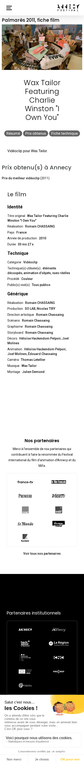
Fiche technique (64, 133)
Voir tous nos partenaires (42, 553)
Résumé (13, 133)
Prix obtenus (35, 133)
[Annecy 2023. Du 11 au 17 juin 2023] (69, 7)
